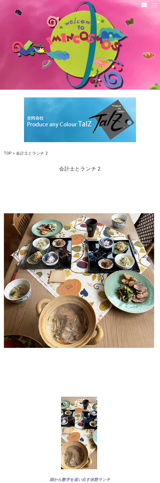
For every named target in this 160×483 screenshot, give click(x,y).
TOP (8, 153)
